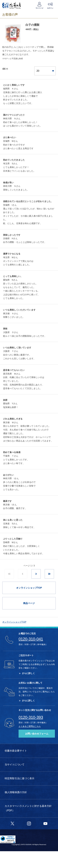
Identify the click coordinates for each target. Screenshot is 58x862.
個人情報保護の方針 (16, 792)
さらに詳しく (28, 673)
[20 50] (45, 71)
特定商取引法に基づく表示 (19, 778)
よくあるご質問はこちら (30, 726)
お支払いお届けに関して (30, 683)
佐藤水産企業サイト (16, 750)
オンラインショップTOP (14, 622)
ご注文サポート (26, 655)
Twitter (12, 823)
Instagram (28, 823)
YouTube (45, 823)
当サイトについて (14, 764)
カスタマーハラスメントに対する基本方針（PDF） (28, 808)
